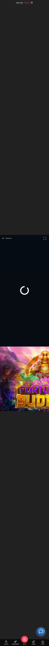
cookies (26, 2)
